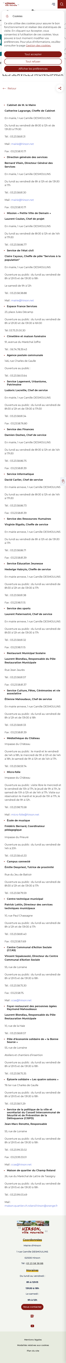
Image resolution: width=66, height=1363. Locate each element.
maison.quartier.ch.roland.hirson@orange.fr (31, 1205)
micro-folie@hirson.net (25, 814)
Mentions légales (33, 1339)
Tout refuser (33, 61)
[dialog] (33, 42)
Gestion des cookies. (38, 45)
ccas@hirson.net (21, 1000)
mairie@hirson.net (22, 300)
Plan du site (33, 1350)
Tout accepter (33, 54)
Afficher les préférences (33, 68)
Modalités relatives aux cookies (33, 1345)
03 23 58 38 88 (34, 1263)
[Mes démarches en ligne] (63, 481)
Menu (53, 4)
